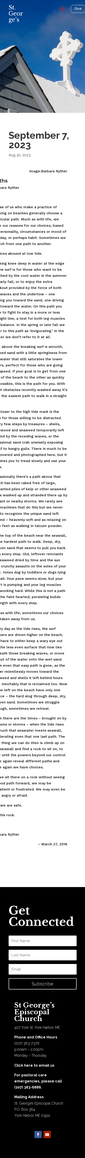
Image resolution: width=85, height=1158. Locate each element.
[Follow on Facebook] (38, 1134)
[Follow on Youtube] (47, 1134)
